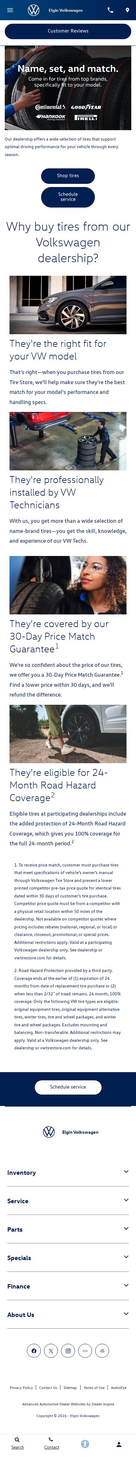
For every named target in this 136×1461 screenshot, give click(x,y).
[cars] (85, 1351)
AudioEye (119, 1387)
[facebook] (34, 1351)
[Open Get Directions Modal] (127, 10)
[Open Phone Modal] (110, 10)
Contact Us (48, 1387)
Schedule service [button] (68, 196)
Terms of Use (94, 1387)
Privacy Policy (21, 1387)
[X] (51, 1351)
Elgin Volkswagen (85, 1415)
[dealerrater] (102, 1351)
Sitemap (70, 1387)
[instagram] (68, 1351)
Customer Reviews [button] (68, 31)
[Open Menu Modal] (10, 10)
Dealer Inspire (103, 1404)
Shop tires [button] (68, 175)
